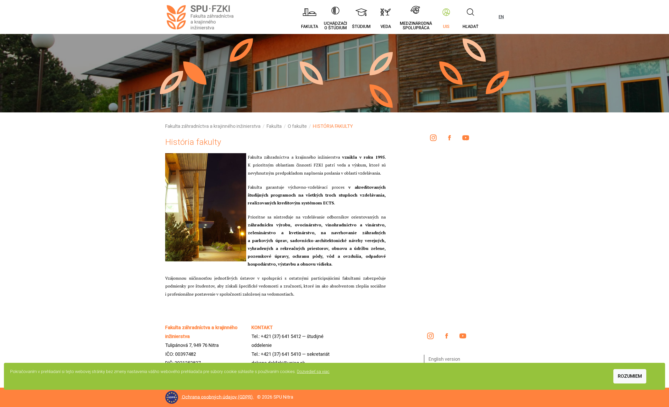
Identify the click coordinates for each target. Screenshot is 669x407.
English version (444, 359)
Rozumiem (630, 376)
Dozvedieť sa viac (313, 371)
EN (501, 16)
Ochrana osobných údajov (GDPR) (218, 396)
